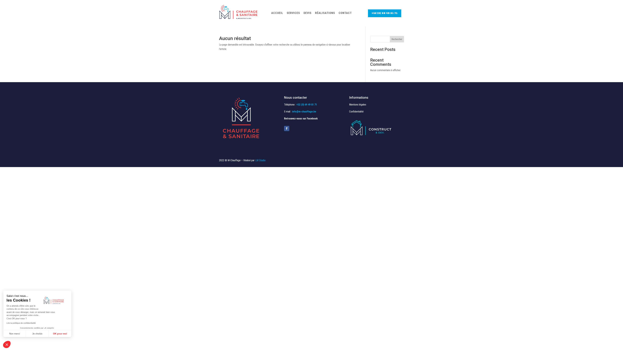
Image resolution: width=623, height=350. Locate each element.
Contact (345, 13)
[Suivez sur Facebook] (286, 128)
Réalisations (325, 13)
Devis (308, 13)
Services (293, 13)
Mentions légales (357, 104)
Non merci (14, 333)
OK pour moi (60, 333)
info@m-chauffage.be (304, 111)
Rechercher (397, 39)
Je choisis (37, 333)
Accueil (277, 13)
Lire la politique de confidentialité (21, 323)
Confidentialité (356, 111)
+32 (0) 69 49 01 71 (385, 13)
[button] (7, 344)
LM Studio (260, 160)
